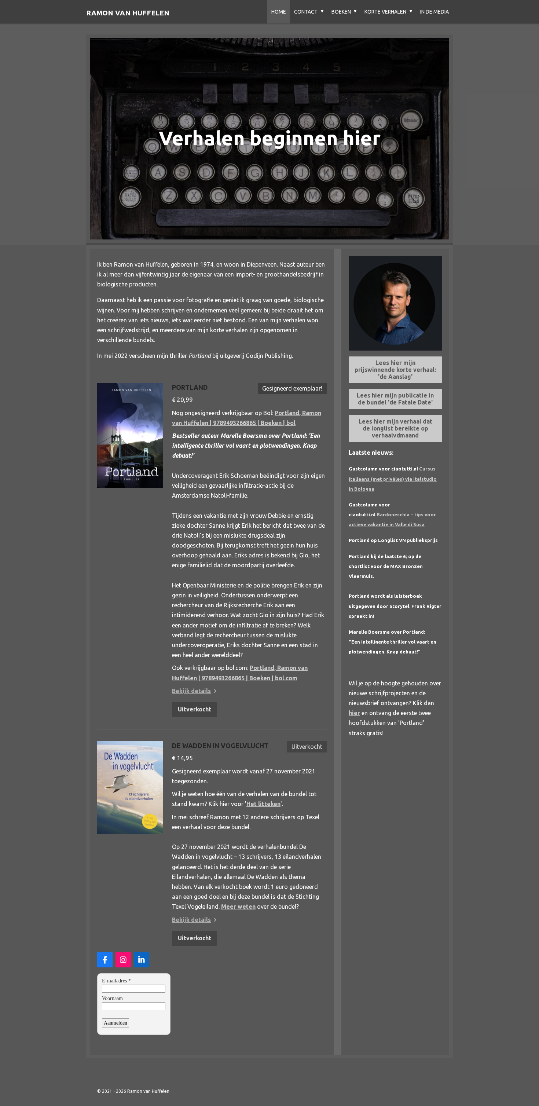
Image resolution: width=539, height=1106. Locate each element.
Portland (190, 387)
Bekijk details (191, 691)
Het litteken (263, 804)
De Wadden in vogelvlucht (220, 745)
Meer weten (238, 906)
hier (354, 713)
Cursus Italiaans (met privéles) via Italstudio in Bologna (393, 478)
